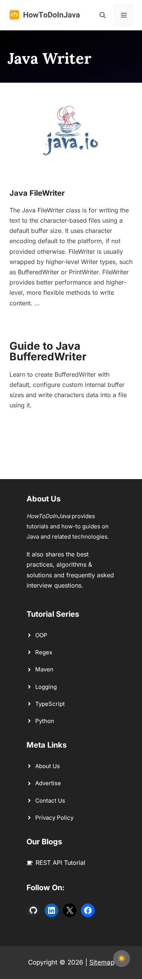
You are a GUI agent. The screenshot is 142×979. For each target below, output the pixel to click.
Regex (43, 652)
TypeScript (50, 703)
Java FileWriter (37, 193)
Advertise (48, 783)
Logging (46, 686)
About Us (47, 766)
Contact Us (50, 800)
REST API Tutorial (60, 862)
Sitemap (101, 962)
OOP (41, 635)
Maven (44, 669)
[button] (102, 15)
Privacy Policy (54, 817)
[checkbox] (121, 958)
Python (44, 720)
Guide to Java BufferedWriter (47, 351)
